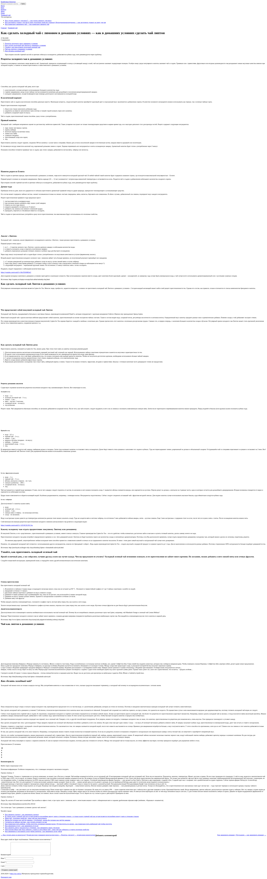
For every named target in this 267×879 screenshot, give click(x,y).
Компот (3, 9)
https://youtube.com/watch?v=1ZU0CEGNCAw (17, 525)
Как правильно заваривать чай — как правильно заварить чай (27, 24)
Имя (3, 858)
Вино (3, 6)
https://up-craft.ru (15, 874)
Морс (3, 11)
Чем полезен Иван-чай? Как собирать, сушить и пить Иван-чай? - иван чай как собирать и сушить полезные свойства (47, 829)
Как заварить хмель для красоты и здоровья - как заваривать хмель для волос (32, 828)
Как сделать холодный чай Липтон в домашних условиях (25, 45)
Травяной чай (6, 15)
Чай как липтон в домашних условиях (18, 49)
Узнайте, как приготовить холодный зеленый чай (22, 47)
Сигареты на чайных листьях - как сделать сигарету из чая (26, 822)
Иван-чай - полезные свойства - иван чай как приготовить (26, 818)
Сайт (2, 866)
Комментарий (6, 855)
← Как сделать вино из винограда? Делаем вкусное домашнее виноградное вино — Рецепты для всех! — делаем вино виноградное (48, 835)
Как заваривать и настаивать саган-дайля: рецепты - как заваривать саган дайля (33, 831)
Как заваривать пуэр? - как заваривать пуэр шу (21, 826)
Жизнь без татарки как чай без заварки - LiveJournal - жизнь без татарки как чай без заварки (37, 820)
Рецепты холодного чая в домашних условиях (21, 43)
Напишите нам (6, 877)
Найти (23, 4)
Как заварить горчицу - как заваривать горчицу (22, 814)
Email (3, 862)
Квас (2, 8)
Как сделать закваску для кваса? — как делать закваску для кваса (28, 20)
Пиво (3, 13)
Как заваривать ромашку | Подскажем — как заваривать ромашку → (241, 835)
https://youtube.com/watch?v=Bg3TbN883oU (16, 272)
